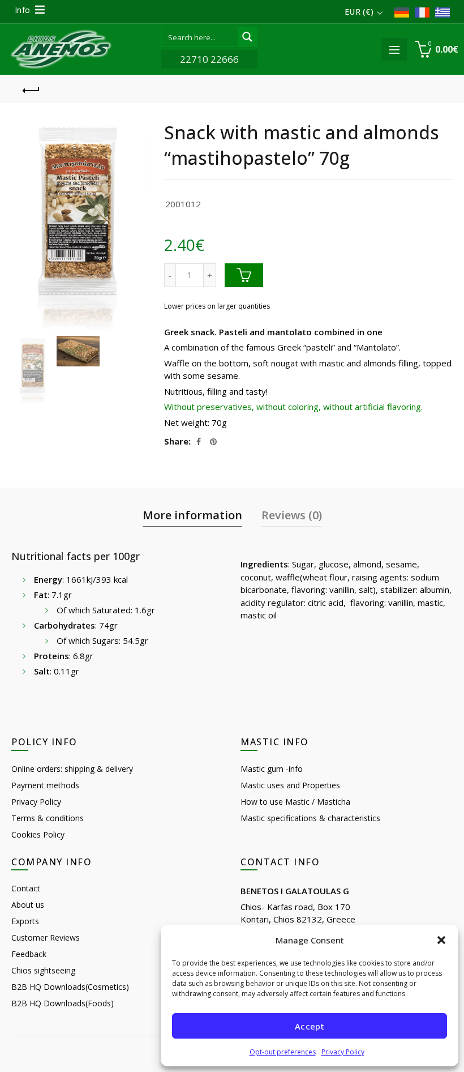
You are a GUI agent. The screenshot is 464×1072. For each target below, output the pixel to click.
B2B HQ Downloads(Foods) (62, 1003)
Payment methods (45, 785)
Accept (309, 1026)
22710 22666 (209, 59)
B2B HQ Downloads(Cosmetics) (70, 986)
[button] (441, 940)
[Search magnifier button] (247, 36)
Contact (25, 888)
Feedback (28, 954)
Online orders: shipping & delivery (72, 768)
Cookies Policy (38, 834)
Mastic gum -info (271, 768)
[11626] (244, 275)
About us (27, 904)
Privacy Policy (342, 1052)
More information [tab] (192, 515)
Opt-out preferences (283, 1052)
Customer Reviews (45, 937)
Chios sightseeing (43, 970)
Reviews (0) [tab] (291, 515)
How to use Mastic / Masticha (295, 801)
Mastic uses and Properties (290, 785)
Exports (25, 921)
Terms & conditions (47, 818)
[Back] (31, 89)
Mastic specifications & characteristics (310, 818)
